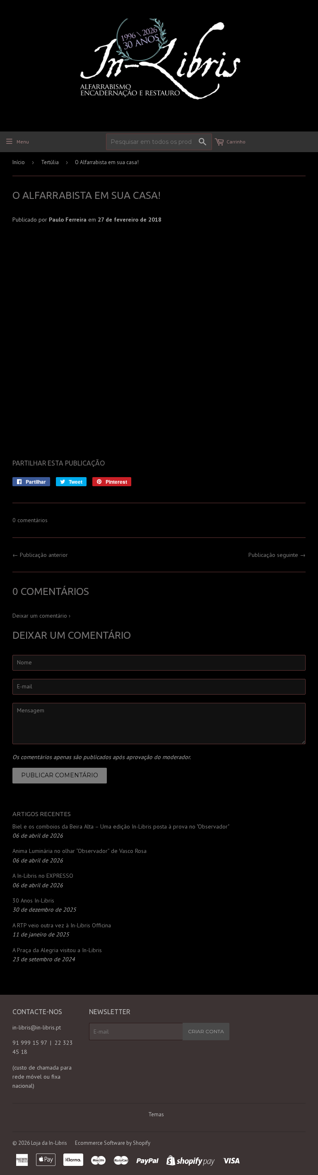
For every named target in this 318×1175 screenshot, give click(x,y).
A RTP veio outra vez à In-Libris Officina (61, 925)
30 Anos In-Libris (33, 900)
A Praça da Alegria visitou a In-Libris (57, 950)
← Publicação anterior (40, 555)
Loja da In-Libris (49, 1142)
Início (18, 162)
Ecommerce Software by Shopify (112, 1142)
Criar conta (206, 1031)
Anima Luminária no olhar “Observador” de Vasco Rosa (79, 851)
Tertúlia (50, 162)
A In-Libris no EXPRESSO (42, 875)
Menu (23, 142)
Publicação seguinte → (277, 555)
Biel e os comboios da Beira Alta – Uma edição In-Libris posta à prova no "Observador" (120, 826)
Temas (156, 1114)
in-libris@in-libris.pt (36, 1027)
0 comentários (30, 520)
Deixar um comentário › (41, 615)
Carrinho (236, 142)
